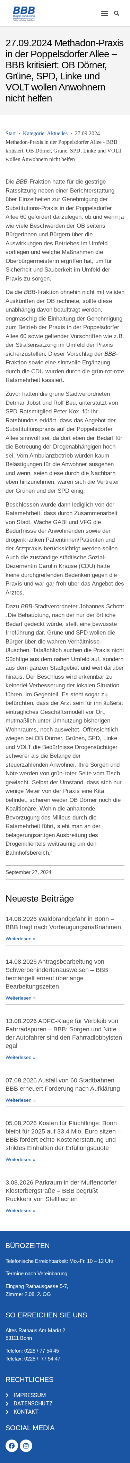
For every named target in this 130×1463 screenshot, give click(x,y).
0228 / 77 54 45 (41, 1351)
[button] (105, 13)
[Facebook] (12, 1446)
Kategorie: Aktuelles (45, 133)
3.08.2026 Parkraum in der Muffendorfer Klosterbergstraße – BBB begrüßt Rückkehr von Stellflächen (61, 1190)
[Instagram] (26, 1446)
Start (11, 133)
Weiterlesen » (21, 938)
